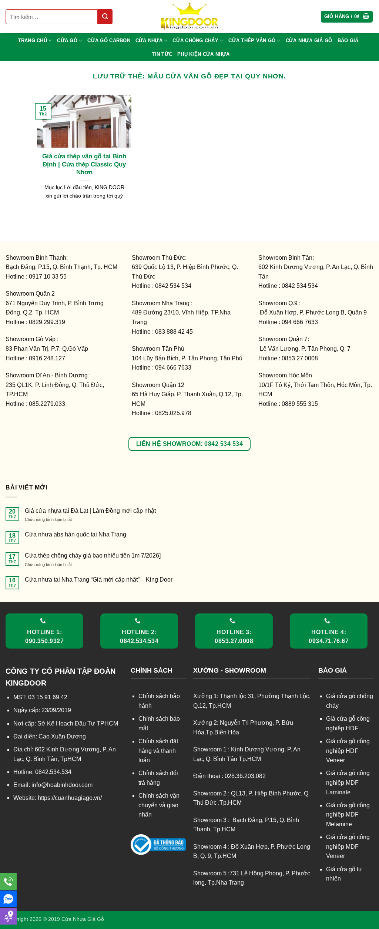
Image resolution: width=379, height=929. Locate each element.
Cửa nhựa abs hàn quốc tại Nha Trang (75, 534)
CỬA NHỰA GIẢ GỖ (309, 40)
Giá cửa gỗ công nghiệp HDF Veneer (348, 750)
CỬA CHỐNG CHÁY (195, 40)
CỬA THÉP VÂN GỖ (251, 40)
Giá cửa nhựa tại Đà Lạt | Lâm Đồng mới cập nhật (90, 511)
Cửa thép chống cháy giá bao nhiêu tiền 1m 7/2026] (93, 555)
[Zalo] (8, 899)
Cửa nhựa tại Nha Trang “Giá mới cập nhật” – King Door (98, 579)
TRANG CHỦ (32, 40)
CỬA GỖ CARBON (108, 40)
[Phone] (8, 881)
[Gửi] (105, 16)
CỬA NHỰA (148, 40)
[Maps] (8, 916)
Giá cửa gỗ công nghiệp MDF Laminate (348, 782)
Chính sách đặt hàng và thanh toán (158, 750)
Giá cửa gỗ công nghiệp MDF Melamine (348, 814)
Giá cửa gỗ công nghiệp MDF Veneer (348, 846)
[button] (347, 17)
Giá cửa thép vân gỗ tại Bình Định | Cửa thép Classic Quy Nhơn (84, 164)
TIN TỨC (162, 54)
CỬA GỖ (67, 40)
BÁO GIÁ (348, 40)
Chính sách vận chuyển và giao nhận (159, 805)
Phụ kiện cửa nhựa (203, 54)
